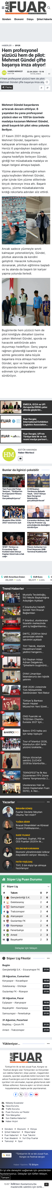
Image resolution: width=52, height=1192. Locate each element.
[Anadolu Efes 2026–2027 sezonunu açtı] (13, 511)
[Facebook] (15, 1094)
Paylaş (8, 87)
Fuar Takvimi (29, 1135)
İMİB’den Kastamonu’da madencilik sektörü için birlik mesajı (26, 1187)
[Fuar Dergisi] (26, 7)
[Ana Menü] (3, 7)
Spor (20, 1141)
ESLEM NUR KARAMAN (27, 848)
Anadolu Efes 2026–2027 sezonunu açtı (11, 521)
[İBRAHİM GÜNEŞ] (7, 811)
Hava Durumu (12, 1106)
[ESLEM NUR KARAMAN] (7, 851)
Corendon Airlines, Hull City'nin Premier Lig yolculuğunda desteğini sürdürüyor (38, 523)
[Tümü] (48, 802)
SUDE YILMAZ (23, 835)
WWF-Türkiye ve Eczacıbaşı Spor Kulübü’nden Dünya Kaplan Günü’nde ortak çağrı (13, 551)
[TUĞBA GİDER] (7, 825)
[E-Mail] (20, 458)
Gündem (6, 19)
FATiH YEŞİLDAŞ (24, 862)
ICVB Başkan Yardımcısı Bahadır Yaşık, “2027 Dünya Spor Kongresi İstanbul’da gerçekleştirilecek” (36, 495)
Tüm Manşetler (13, 1115)
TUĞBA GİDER (23, 822)
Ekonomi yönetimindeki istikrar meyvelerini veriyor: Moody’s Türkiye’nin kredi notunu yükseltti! (33, 854)
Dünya (30, 19)
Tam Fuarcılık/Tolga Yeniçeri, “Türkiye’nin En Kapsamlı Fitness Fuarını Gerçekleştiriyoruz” (12, 493)
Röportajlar (30, 1132)
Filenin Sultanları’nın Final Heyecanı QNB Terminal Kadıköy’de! (37, 549)
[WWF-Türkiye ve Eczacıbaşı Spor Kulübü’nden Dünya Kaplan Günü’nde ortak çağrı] (13, 538)
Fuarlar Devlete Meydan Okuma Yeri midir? (29, 813)
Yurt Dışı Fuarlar (30, 1138)
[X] (21, 1094)
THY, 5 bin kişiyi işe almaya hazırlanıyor (31, 867)
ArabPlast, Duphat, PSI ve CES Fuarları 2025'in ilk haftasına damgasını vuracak (32, 840)
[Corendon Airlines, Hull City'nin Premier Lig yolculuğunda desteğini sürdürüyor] (38, 511)
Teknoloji (9, 1141)
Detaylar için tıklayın (26, 948)
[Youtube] (36, 1094)
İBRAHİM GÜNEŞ (24, 808)
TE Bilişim (33, 1164)
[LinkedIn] (31, 1094)
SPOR (17, 45)
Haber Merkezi (26, 452)
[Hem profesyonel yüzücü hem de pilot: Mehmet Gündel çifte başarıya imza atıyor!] (26, 80)
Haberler (7, 45)
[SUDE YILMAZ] (7, 838)
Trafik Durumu (13, 1109)
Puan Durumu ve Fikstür (17, 1112)
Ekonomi (19, 19)
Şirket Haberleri (12, 1132)
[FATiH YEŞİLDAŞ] (7, 865)
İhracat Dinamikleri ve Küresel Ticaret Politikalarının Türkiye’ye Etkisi (32, 827)
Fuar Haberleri (12, 1135)
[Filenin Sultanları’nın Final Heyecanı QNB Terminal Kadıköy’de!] (38, 538)
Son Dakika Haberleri (16, 1118)
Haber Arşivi (12, 1121)
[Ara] (48, 8)
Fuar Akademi (11, 1138)
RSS (8, 1155)
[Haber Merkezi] (9, 454)
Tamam (5, 1177)
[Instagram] (26, 1094)
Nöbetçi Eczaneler (15, 1103)
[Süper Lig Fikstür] (48, 958)
